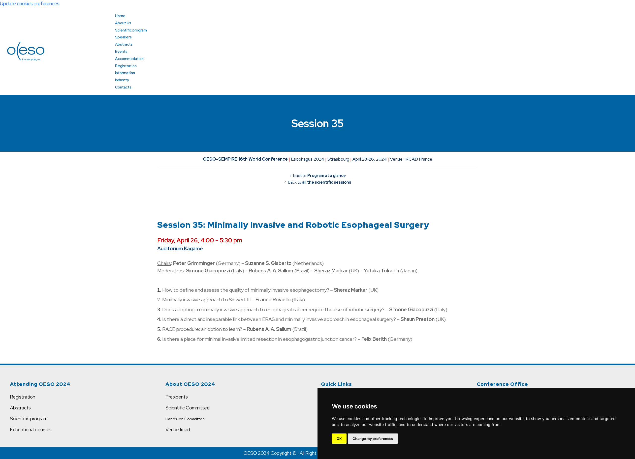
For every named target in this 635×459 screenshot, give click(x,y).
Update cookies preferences (29, 3)
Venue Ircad (177, 429)
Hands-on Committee (185, 419)
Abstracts (20, 407)
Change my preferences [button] (372, 438)
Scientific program (28, 418)
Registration (22, 397)
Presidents (176, 397)
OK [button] (339, 438)
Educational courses (31, 429)
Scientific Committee (187, 407)
